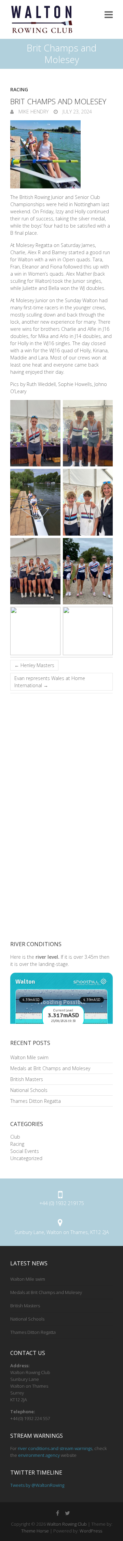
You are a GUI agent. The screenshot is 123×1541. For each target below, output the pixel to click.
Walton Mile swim (29, 1057)
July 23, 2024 (76, 111)
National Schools (28, 1090)
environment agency (39, 1455)
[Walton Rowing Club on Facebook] (57, 1513)
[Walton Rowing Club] (41, 19)
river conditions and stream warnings (55, 1448)
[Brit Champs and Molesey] (61, 154)
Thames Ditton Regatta (35, 1101)
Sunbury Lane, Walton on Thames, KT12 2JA (61, 1232)
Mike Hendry (33, 111)
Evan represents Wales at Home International (49, 682)
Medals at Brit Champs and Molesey (50, 1068)
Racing (19, 89)
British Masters (26, 1079)
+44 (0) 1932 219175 (61, 1203)
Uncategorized (26, 1158)
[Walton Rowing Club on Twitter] (67, 1513)
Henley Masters (34, 665)
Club (15, 1137)
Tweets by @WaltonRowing (37, 1485)
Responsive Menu (109, 14)
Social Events (24, 1151)
